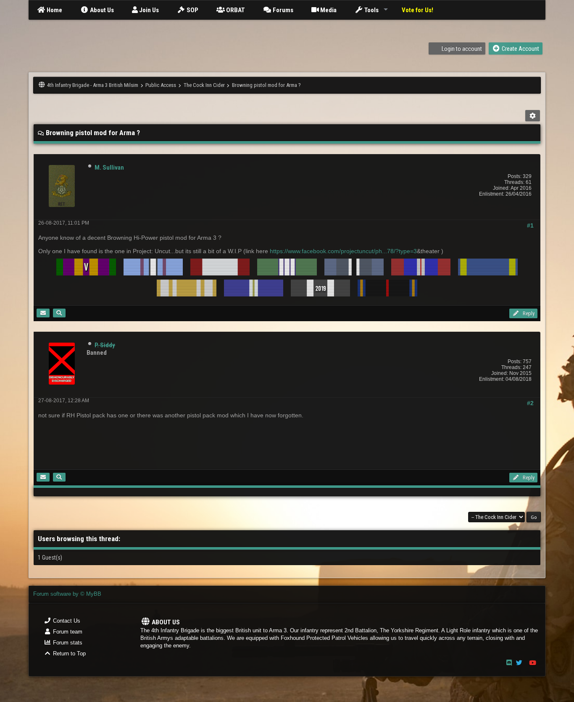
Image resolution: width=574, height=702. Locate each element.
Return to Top (68, 653)
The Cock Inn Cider (204, 85)
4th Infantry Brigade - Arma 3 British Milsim (92, 85)
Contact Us (65, 621)
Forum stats (66, 642)
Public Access (160, 85)
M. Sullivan (109, 167)
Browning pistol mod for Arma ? (266, 85)
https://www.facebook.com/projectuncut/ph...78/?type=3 (343, 251)
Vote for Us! (417, 10)
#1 (530, 225)
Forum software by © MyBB (67, 594)
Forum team (66, 632)
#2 (530, 403)
